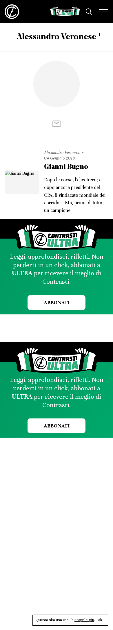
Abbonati (57, 302)
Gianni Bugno (66, 167)
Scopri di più (84, 620)
